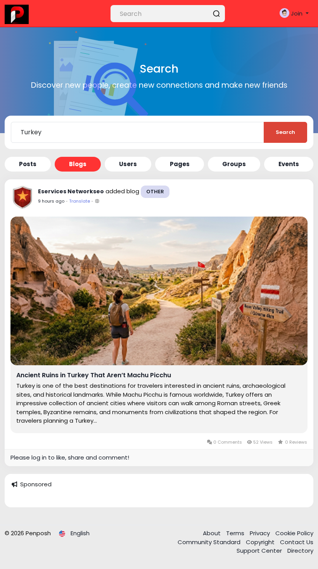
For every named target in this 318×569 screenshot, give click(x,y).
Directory (300, 550)
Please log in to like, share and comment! (69, 457)
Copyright (261, 542)
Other (155, 191)
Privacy (260, 533)
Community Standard (210, 542)
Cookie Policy (294, 533)
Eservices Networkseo (71, 191)
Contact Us (296, 542)
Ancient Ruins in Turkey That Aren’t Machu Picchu (93, 375)
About (212, 533)
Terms (236, 533)
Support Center (260, 550)
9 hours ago (51, 201)
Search (285, 132)
